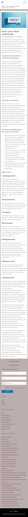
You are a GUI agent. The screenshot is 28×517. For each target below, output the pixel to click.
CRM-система (5, 439)
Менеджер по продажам (8, 492)
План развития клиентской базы (9, 488)
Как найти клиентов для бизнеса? (10, 503)
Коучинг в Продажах (6, 445)
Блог (3, 400)
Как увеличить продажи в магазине (10, 448)
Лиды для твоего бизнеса (8, 36)
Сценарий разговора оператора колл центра (12, 499)
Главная (3, 402)
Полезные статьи (6, 426)
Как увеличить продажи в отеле (9, 443)
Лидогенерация (5, 422)
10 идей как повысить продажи (9, 452)
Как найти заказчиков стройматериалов (11, 477)
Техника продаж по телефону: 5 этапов (11, 494)
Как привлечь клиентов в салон (9, 466)
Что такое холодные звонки (8, 461)
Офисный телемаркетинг (8, 470)
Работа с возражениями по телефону (11, 505)
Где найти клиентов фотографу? (9, 501)
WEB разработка (5, 415)
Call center (4, 468)
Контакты (4, 404)
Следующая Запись (14, 365)
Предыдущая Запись (14, 361)
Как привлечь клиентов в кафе (9, 459)
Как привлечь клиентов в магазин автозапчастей (13, 472)
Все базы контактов (6, 437)
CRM (3, 413)
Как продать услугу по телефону (9, 450)
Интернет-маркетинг (7, 419)
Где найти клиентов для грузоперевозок (11, 490)
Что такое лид (5, 457)
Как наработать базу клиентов (9, 463)
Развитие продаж (6, 428)
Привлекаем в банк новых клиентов (10, 454)
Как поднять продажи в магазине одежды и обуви (14, 475)
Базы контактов (5, 417)
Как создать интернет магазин (9, 497)
